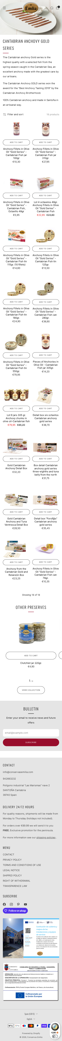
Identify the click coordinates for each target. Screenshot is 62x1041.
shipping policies (45, 837)
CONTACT (8, 854)
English (29, 1018)
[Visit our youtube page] (25, 904)
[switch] (55, 1036)
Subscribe (31, 742)
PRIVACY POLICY (12, 859)
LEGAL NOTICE (11, 870)
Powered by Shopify (31, 1033)
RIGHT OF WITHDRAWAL (16, 880)
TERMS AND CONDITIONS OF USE (22, 865)
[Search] (51, 8)
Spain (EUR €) (29, 1013)
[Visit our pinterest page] (18, 904)
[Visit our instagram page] (11, 904)
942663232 (9, 778)
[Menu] (4, 8)
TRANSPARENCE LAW (15, 886)
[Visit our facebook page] (4, 904)
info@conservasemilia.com (18, 772)
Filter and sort (15, 114)
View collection (31, 690)
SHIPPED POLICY (12, 875)
